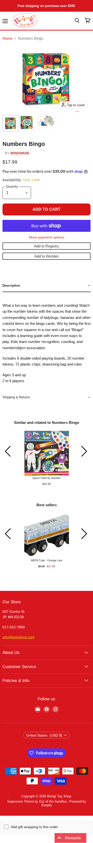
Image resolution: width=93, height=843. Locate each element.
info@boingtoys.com (18, 637)
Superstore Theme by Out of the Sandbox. (37, 801)
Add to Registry (46, 246)
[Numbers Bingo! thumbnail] (27, 123)
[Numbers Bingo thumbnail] (11, 123)
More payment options (46, 237)
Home (7, 38)
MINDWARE (20, 153)
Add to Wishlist (46, 256)
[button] (46, 285)
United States (44, 735)
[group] (46, 458)
